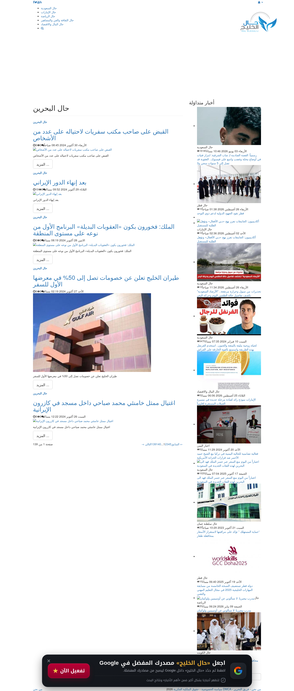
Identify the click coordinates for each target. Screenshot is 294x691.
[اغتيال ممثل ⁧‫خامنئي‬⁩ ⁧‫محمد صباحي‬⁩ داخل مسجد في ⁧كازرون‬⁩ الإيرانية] (73, 420)
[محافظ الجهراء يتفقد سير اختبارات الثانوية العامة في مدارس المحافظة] (229, 631)
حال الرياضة (48, 16)
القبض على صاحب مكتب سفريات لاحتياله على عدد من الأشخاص (100, 134)
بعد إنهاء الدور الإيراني (59, 182)
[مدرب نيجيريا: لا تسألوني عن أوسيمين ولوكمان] (225, 598)
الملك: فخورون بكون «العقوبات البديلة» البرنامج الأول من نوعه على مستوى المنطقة (103, 229)
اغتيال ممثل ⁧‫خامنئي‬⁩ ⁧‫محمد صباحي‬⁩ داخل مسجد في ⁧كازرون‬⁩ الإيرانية (104, 405)
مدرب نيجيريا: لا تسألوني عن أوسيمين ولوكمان (224, 610)
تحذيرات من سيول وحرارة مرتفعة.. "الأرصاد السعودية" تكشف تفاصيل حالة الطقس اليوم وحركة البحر (229, 293)
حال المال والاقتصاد (52, 24)
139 (153, 444)
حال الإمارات (48, 12)
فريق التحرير (241, 689)
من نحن (256, 689)
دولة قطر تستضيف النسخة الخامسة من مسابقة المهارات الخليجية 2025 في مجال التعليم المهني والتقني (225, 590)
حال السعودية (49, 8)
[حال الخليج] (258, 20)
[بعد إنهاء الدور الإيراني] (47, 193)
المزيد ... (42, 164)
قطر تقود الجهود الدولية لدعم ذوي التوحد (220, 213)
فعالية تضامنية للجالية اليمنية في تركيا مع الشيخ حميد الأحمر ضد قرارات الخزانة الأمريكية (227, 455)
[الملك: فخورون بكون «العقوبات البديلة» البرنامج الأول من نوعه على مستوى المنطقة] (84, 244)
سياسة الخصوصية (211, 689)
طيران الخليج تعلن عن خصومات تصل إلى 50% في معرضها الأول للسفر (106, 280)
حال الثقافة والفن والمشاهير (57, 20)
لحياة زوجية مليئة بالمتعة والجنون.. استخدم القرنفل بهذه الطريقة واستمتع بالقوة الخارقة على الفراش (227, 347)
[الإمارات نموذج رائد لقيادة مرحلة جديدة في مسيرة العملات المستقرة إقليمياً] (229, 370)
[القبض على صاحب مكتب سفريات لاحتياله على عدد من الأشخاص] (72, 149)
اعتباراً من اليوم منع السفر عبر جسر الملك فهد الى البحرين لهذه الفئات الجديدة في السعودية (226, 479)
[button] (260, 2)
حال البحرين (40, 122)
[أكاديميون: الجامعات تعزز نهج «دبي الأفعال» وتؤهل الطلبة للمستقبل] (229, 223)
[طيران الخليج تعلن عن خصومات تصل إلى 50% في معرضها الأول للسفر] (92, 332)
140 (158, 444)
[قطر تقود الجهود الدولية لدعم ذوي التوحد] (229, 184)
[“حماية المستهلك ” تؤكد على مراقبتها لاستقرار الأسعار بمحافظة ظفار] (229, 502)
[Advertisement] (147, 66)
